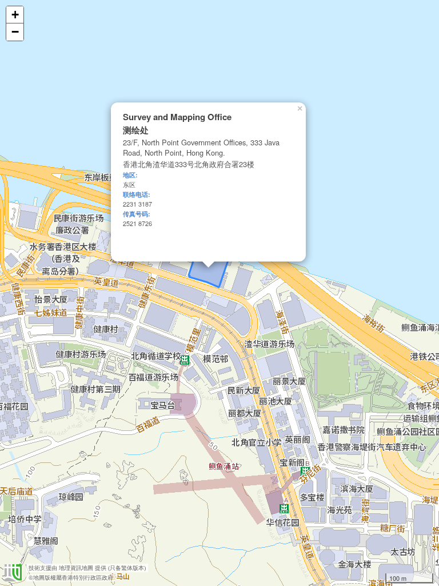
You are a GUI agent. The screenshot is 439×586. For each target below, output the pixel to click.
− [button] (15, 32)
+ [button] (15, 14)
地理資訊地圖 (76, 568)
